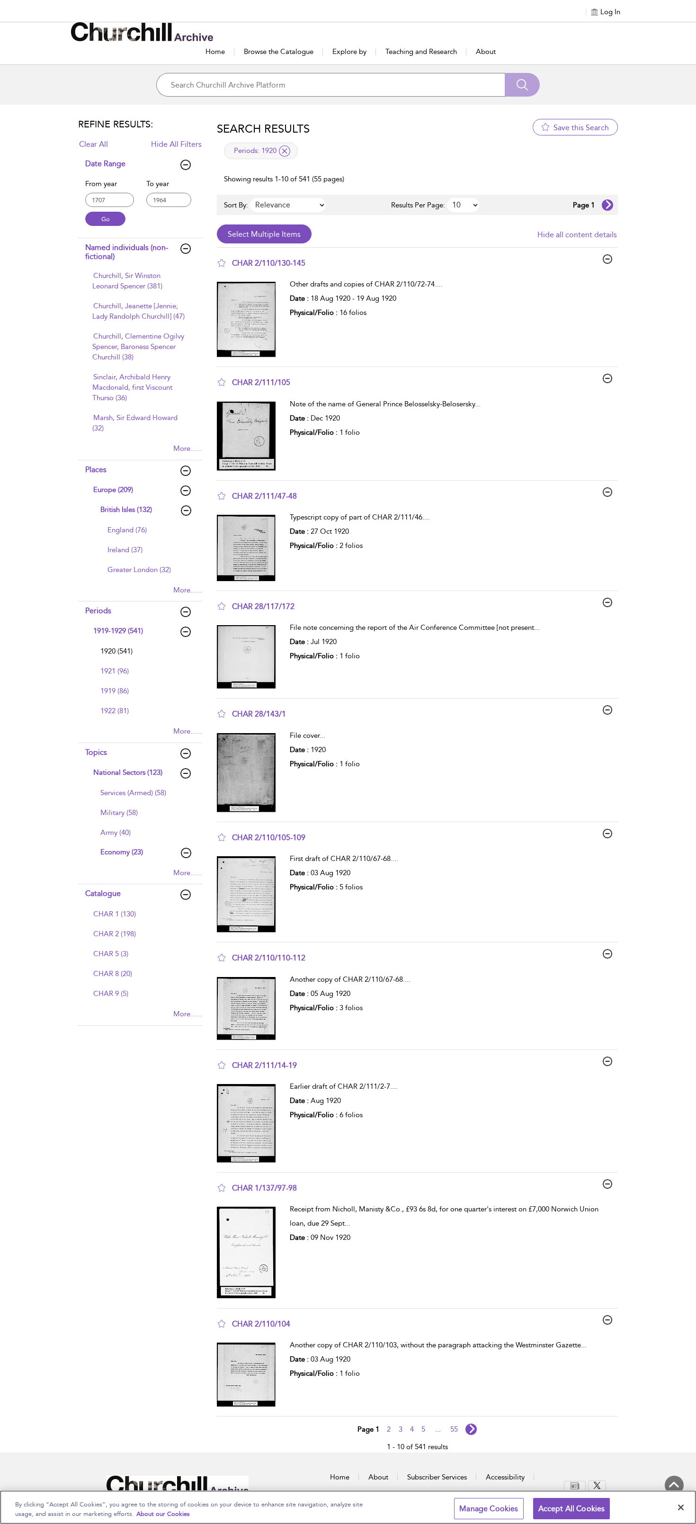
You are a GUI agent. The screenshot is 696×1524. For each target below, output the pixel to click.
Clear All (93, 144)
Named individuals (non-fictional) (126, 252)
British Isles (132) (126, 509)
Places (96, 469)
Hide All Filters (176, 144)
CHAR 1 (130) (114, 914)
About (486, 51)
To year (157, 183)
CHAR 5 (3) (110, 954)
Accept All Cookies (571, 1508)
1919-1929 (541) (118, 631)
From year (101, 183)
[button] (221, 263)
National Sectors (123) (127, 772)
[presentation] (250, 319)
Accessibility (505, 1477)
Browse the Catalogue (278, 51)
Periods (98, 610)
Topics (96, 752)
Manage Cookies (488, 1508)
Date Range (105, 163)
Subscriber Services (437, 1477)
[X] (597, 1485)
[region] (348, 1507)
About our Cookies (163, 1513)
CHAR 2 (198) (114, 934)
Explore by (349, 51)
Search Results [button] (263, 128)
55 (454, 1429)
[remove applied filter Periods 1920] (284, 151)
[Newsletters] (575, 1486)
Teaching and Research (421, 51)
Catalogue (103, 893)
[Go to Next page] (607, 205)
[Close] (680, 1507)
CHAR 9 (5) (110, 993)
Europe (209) (113, 489)
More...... (187, 448)
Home (215, 51)
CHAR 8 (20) (112, 973)
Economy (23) (121, 852)
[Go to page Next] (471, 1429)
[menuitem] (139, 285)
